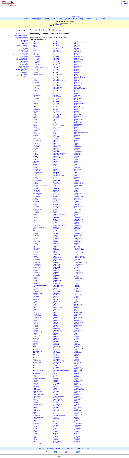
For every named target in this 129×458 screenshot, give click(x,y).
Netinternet (56, 391)
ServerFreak (78, 167)
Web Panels (25, 43)
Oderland (55, 431)
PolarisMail (77, 69)
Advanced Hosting (38, 74)
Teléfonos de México (80, 253)
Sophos (76, 212)
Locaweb (55, 243)
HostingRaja (56, 88)
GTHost (35, 414)
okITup (55, 435)
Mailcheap (56, 269)
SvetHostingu (78, 238)
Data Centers (25, 48)
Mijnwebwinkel (57, 319)
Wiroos (76, 409)
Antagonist (36, 98)
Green (34, 409)
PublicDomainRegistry (80, 92)
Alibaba (35, 84)
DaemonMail (36, 233)
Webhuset (77, 391)
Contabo (35, 208)
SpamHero (77, 220)
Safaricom (77, 140)
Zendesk (76, 431)
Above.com (36, 69)
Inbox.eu (55, 142)
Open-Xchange (57, 441)
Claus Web (36, 179)
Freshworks (36, 372)
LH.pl (54, 224)
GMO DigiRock (37, 389)
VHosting (77, 344)
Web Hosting (25, 47)
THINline (76, 266)
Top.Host (77, 280)
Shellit (76, 179)
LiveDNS (55, 240)
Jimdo (55, 185)
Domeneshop (36, 272)
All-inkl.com (36, 88)
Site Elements (24, 64)
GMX (34, 398)
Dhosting (35, 249)
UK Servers (77, 303)
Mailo (54, 277)
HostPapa (56, 98)
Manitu (55, 288)
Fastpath (35, 343)
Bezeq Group (36, 138)
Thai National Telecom (80, 262)
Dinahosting (36, 253)
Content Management (22, 34)
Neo (54, 377)
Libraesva (56, 227)
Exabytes (35, 330)
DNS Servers (25, 51)
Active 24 (35, 71)
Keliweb (55, 196)
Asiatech (35, 111)
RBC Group (77, 114)
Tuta (75, 299)
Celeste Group (37, 166)
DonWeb (35, 278)
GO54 (34, 399)
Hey (34, 430)
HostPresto (56, 105)
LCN (54, 216)
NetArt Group (57, 383)
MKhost (55, 341)
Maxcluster (56, 296)
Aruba (34, 108)
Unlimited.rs (77, 320)
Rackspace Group (79, 103)
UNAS (76, 309)
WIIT (75, 406)
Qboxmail (77, 95)
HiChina (35, 431)
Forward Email (37, 362)
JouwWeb (56, 190)
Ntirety (55, 423)
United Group (78, 312)
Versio (76, 343)
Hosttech (55, 109)
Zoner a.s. (77, 439)
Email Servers (24, 53)
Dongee (35, 277)
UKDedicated (78, 304)
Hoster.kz (56, 58)
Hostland (55, 92)
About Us (41, 448)
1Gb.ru (34, 50)
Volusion (76, 359)
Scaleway (77, 148)
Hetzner (35, 428)
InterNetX (56, 159)
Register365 (77, 122)
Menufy (55, 306)
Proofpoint (77, 82)
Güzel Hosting (37, 415)
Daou (34, 237)
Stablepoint (77, 227)
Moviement (56, 348)
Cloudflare (35, 183)
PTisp (76, 90)
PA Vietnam (77, 51)
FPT (34, 365)
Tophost (76, 282)
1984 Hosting (36, 47)
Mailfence (56, 270)
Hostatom (56, 50)
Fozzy (34, 364)
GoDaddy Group (37, 404)
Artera (34, 106)
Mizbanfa (56, 338)
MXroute (55, 351)
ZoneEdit (77, 438)
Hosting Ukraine (57, 76)
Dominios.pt (36, 274)
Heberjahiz (36, 423)
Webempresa (78, 380)
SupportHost (78, 237)
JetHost (55, 182)
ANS (34, 96)
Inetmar (55, 143)
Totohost (76, 285)
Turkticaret (77, 298)
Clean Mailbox (37, 180)
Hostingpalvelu (57, 87)
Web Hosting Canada (80, 369)
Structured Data (24, 66)
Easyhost (35, 295)
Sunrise (76, 232)
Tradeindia (77, 286)
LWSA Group (57, 254)
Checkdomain (37, 169)
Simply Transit (78, 193)
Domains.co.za (37, 269)
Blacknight (36, 146)
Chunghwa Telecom (38, 172)
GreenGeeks (36, 410)
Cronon (35, 216)
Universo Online (79, 317)
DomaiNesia (36, 262)
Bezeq (34, 137)
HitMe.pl (35, 433)
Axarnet (35, 122)
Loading (55, 241)
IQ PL (55, 171)
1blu (34, 48)
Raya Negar (77, 113)
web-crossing (78, 370)
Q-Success (124, 3)
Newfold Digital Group (59, 401)
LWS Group (56, 253)
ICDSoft (55, 124)
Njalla (54, 417)
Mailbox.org (56, 266)
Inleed (55, 146)
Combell (35, 198)
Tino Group (77, 274)
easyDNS (35, 291)
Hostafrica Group (58, 47)
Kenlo (55, 198)
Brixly (34, 153)
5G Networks (36, 56)
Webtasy (77, 401)
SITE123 (77, 198)
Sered (76, 164)
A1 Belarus (36, 58)
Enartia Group (37, 317)
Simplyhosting (78, 196)
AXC (34, 124)
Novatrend (56, 422)
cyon (34, 230)
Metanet (55, 309)
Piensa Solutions (79, 59)
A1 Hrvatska (36, 61)
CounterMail (36, 212)
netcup (55, 386)
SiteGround (77, 200)
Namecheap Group (58, 361)
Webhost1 (77, 386)
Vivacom (77, 354)
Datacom (35, 238)
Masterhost (56, 291)
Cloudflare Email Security (40, 185)
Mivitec (55, 335)
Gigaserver (36, 381)
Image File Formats (23, 71)
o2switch (55, 428)
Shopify (76, 188)
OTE (75, 47)
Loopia (55, 246)
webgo (76, 383)
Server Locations (24, 74)
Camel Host (36, 158)
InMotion (55, 148)
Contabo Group (37, 209)
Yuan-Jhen (77, 428)
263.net (35, 53)
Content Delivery (24, 56)
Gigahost (35, 380)
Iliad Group (56, 134)
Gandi (34, 377)
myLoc (55, 354)
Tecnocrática (78, 248)
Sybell (76, 240)
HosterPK (56, 61)
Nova (54, 420)
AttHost (35, 117)
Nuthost (55, 425)
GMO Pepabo (37, 396)
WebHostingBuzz (79, 389)
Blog (81, 19)
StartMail (77, 229)
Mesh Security (57, 307)
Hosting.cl (56, 77)
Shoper (76, 187)
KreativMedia (57, 208)
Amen (34, 92)
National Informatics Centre (61, 370)
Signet (76, 191)
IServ (54, 177)
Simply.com (77, 195)
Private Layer (78, 76)
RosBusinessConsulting (81, 132)
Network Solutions (58, 396)
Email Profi (36, 314)
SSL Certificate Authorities (21, 55)
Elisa (34, 312)
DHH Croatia (36, 248)
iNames (55, 138)
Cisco (34, 175)
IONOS (55, 164)
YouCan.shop (78, 423)
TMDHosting (78, 278)
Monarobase (56, 346)
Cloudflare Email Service (40, 187)
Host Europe (56, 42)
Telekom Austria (79, 256)
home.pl (35, 441)
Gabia (34, 375)
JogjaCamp (56, 188)
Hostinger (56, 84)
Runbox (76, 137)
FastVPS (35, 344)
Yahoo (76, 420)
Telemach (77, 259)
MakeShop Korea (58, 286)
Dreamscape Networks (39, 285)
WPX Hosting (78, 412)
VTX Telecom (78, 364)
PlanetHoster (78, 63)
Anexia (35, 93)
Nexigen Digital (57, 406)
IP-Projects (56, 166)
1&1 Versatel (36, 42)
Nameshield (56, 364)
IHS (54, 132)
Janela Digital (57, 180)
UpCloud (76, 323)
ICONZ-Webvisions (58, 125)
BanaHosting (36, 129)
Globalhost (36, 386)
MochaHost (56, 343)
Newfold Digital (57, 399)
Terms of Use (59, 448)
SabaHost (77, 138)
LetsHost (55, 220)
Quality (67, 19)
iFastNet (55, 130)
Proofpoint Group (79, 84)
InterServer (56, 161)
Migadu (55, 312)
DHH (34, 246)
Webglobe (77, 381)
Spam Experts (78, 219)
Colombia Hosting (38, 193)
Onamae (55, 436)
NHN (54, 412)
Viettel (76, 349)
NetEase (55, 388)
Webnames (77, 394)
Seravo (76, 162)
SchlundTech (78, 151)
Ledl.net (55, 219)
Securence (77, 154)
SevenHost (77, 174)
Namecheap (56, 359)
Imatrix (55, 135)
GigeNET (35, 383)
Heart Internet (37, 422)
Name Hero (56, 357)
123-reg (35, 45)
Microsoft (56, 311)
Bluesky (80, 452)
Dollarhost (35, 257)
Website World (78, 398)
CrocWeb (35, 214)
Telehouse (77, 254)
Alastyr (35, 79)
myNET (55, 356)
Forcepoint (36, 356)
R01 (75, 96)
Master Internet (57, 290)
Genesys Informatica (39, 378)
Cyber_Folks (36, 225)
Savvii (76, 143)
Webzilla (76, 404)
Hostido (55, 71)
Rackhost (77, 100)
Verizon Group (78, 340)
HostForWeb (56, 66)
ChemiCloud (36, 171)
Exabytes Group (37, 332)
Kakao (55, 193)
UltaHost (76, 306)
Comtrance (36, 201)
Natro (54, 372)
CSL (34, 220)
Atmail (34, 114)
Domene (35, 270)
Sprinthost (77, 222)
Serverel (76, 166)
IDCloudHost (57, 129)
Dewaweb (35, 245)
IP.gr (54, 167)
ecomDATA (36, 299)
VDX (75, 333)
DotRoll (35, 282)
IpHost (55, 169)
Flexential (35, 349)
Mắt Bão (55, 295)
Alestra (35, 80)
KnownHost (56, 204)
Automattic (36, 119)
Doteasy (35, 280)
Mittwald (55, 333)
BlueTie (35, 150)
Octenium (56, 430)
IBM (54, 122)
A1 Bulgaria (36, 59)
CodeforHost (36, 190)
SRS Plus (77, 224)
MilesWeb (56, 320)
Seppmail (77, 161)
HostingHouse (57, 85)
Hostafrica (56, 45)
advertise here (76, 16)
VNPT (76, 357)
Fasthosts (35, 340)
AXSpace (35, 125)
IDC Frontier (56, 127)
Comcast (35, 200)
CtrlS (34, 222)
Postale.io (77, 74)
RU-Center (77, 134)
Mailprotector (57, 280)
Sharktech (77, 177)
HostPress (56, 103)
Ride (75, 127)
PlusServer (77, 66)
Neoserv (55, 378)
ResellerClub (78, 124)
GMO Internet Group (38, 394)
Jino (54, 187)
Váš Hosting (78, 330)
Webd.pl (76, 378)
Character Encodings (22, 69)
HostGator (56, 69)
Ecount (35, 301)
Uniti (75, 315)
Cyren (34, 232)
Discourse (35, 254)
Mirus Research (57, 327)
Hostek (55, 55)
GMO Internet (37, 393)
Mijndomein (56, 317)
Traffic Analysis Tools (22, 58)
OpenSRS (56, 443)
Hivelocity (35, 436)
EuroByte (35, 325)
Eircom (35, 306)
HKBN (34, 438)
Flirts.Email (36, 352)
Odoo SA (56, 433)
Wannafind (77, 367)
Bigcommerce (37, 140)
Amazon (35, 90)
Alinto (34, 87)
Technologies (36, 19)
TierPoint (77, 269)
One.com (56, 438)
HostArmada (56, 48)
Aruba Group (36, 109)
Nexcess (55, 402)
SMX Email (77, 209)
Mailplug (55, 278)
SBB (75, 145)
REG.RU (76, 117)
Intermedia (56, 151)
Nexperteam (56, 407)
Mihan (55, 314)
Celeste (35, 164)
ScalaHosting (78, 146)
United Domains (79, 311)
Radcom (76, 105)
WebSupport (78, 399)
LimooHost (56, 229)
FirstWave (35, 348)
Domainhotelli (36, 266)
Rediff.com (77, 116)
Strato (76, 230)
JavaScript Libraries (23, 39)
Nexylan (55, 409)
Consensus (36, 206)
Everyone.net (36, 328)
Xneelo (76, 417)
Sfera (76, 175)
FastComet (36, 338)
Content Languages (23, 76)
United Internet (78, 314)
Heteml (35, 427)
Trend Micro (77, 291)
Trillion (76, 293)
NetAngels (56, 381)
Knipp (55, 203)
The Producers (78, 264)
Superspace (77, 235)
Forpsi (34, 359)
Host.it (55, 43)
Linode (55, 232)
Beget (34, 132)
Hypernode (56, 117)
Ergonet (35, 320)
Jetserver (56, 183)
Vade (75, 327)
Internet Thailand (58, 154)
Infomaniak (56, 145)
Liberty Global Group (59, 225)
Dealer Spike (36, 241)
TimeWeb (77, 270)
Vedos (76, 335)
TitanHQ (76, 277)
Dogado (35, 256)
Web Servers (25, 42)
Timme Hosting (78, 272)
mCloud (55, 299)
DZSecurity (36, 290)
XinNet (76, 415)
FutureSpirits (36, 373)
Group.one (36, 412)
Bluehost (35, 148)
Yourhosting (77, 427)
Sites (60, 19)
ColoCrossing (36, 191)
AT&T (34, 113)
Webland (76, 393)
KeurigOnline (57, 200)
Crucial (35, 217)
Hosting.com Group (58, 80)
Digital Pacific (37, 251)
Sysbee (76, 243)
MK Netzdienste (58, 340)
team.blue (77, 246)
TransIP (76, 288)
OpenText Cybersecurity (81, 42)
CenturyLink (36, 167)
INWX (55, 162)
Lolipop (55, 245)
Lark (54, 212)
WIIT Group (77, 407)
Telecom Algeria (79, 249)
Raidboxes (77, 106)
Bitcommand (36, 145)
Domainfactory (37, 264)
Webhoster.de (78, 388)
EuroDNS (35, 327)
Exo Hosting (36, 335)
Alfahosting (36, 82)
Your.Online (77, 425)
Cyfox (34, 229)
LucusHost (56, 249)
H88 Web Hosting (38, 417)
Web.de (76, 373)
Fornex (35, 357)
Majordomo (56, 283)
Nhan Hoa (56, 410)
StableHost (77, 225)
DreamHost (36, 283)
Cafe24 (35, 156)
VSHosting (77, 362)
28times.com (58, 24)
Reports (47, 19)
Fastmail (35, 341)
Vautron (76, 332)
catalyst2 (35, 159)
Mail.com (56, 261)
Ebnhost (35, 298)
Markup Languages (23, 68)
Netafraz (55, 380)
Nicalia (55, 414)
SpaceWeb (77, 217)
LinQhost (55, 233)
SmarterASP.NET (79, 206)
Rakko (76, 109)
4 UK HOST (36, 55)
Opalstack (56, 439)
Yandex (76, 422)
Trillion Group (78, 295)
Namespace (56, 367)
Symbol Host (78, 241)
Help (34, 425)
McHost (55, 298)
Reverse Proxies (24, 50)
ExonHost (35, 336)
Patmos (76, 58)
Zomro (76, 435)
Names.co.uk (57, 362)
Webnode (77, 396)
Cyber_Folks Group (38, 227)
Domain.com (36, 261)
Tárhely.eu (77, 245)
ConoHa (35, 204)
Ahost (34, 77)
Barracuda (35, 130)
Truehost (77, 296)
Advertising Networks (22, 59)
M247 (54, 256)
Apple (34, 101)
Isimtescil (56, 179)
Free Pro (35, 369)
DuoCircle (35, 288)
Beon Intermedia (37, 134)
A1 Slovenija (36, 64)
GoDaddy (35, 402)
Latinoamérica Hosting (59, 214)
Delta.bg (35, 243)
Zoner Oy (77, 441)
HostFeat (56, 64)
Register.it (77, 121)
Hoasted (35, 439)
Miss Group (56, 328)
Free (34, 367)
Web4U (76, 377)
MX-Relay (56, 349)
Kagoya (55, 191)
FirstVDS (35, 346)
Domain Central (37, 259)
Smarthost (77, 208)
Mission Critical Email (59, 332)
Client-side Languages (22, 37)
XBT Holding (78, 414)
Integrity (55, 150)
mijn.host (56, 315)
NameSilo (56, 365)
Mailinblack (56, 275)
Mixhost (55, 336)
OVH (75, 50)
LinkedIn (59, 452)
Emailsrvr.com (37, 315)
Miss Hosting (57, 330)
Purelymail (77, 93)
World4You (77, 410)
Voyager (76, 361)
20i (33, 51)
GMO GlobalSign (37, 391)
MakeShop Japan (58, 285)
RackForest (77, 98)
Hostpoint (56, 101)
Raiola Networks (79, 108)
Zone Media (77, 436)
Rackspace (77, 101)
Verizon (76, 338)
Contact (88, 448)
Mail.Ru (55, 262)
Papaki (76, 55)
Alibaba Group (37, 85)
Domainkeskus (37, 267)
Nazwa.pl (56, 375)
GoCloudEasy (37, 401)
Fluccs (34, 354)
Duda (34, 286)
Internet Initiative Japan (60, 153)
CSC (34, 219)
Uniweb (76, 319)
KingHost (56, 201)
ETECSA (35, 323)
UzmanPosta (78, 325)
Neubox (55, 398)
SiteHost (76, 201)
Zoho (75, 433)
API (54, 19)
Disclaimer (50, 448)
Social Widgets (24, 63)
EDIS (34, 303)
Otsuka (76, 48)
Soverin (76, 214)
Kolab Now (56, 206)
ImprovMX (56, 137)
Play (75, 64)
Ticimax (76, 267)
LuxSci (55, 251)
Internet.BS (56, 156)
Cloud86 (35, 182)
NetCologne (56, 385)
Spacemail (77, 216)
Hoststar (55, 108)
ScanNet (76, 150)
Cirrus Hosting (37, 174)
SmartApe (77, 204)
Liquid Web (56, 237)
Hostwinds (56, 111)
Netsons (55, 394)
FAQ (95, 19)
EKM (34, 307)
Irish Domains (57, 174)
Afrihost (35, 76)
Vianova (76, 346)
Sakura (76, 142)
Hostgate (55, 68)
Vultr (75, 365)
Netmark (55, 393)
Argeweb (35, 103)
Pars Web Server (79, 56)
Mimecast (56, 322)
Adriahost (35, 72)
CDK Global (36, 161)
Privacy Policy (70, 448)
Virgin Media (78, 352)
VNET (76, 356)
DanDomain (36, 235)
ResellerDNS (78, 125)
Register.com (78, 119)
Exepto (35, 333)
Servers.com (78, 171)
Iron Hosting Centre (58, 175)
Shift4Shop (77, 182)
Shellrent (77, 180)
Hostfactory (56, 63)
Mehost (55, 304)
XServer (76, 418)
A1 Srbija (35, 66)
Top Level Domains (23, 72)
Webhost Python (79, 385)
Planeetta (77, 61)
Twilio (76, 301)
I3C (54, 121)
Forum (88, 19)
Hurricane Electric (58, 114)
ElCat (34, 309)
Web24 (76, 375)
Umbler (76, 307)
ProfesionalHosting (79, 77)
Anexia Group (37, 95)
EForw (34, 304)
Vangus (76, 328)
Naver (55, 373)
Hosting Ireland (57, 74)
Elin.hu (35, 311)
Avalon (35, 121)
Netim (55, 389)
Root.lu (76, 130)
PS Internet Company (80, 88)
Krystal (55, 209)
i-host (54, 119)
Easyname (36, 296)
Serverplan (77, 169)
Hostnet (55, 95)
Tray (75, 290)
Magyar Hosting (57, 259)
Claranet (35, 177)
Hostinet (55, 72)
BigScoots (36, 143)
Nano (54, 369)
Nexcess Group (57, 404)
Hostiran (55, 90)
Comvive (35, 203)
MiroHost (55, 325)
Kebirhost (56, 195)
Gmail (34, 388)
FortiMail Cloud (37, 361)
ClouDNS (35, 188)
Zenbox (76, 430)
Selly (75, 158)
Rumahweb (77, 135)
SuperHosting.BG (79, 233)
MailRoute (56, 282)
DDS (34, 240)
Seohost (76, 159)
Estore (34, 322)
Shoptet (76, 190)
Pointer (76, 68)
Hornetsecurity (37, 443)
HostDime (56, 51)
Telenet (76, 261)
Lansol (55, 211)
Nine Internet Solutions (60, 415)
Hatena (35, 418)
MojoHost (56, 344)
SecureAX (77, 153)
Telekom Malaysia (79, 257)
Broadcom (35, 154)
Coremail (35, 211)
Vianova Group (78, 348)
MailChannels (57, 267)
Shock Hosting (78, 183)
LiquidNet (56, 238)
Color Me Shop (37, 195)
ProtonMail (77, 87)
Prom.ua (76, 80)
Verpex (76, 341)
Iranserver (56, 172)
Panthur (76, 53)
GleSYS (35, 385)
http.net (55, 113)
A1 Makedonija (37, 63)
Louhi (54, 248)
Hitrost (34, 435)
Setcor (76, 172)
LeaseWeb (56, 217)
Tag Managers (24, 61)
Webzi (76, 402)
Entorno (35, 319)
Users (75, 19)
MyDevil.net (56, 352)
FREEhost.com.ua (38, 370)
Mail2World (56, 264)
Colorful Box (36, 196)
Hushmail (56, 116)
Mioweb (55, 323)
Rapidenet (77, 111)
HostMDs (56, 93)
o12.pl (55, 427)
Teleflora (76, 251)
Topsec (76, 283)
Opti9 (76, 43)
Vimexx (76, 351)
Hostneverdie (57, 96)
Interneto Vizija (57, 158)
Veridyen (76, 336)
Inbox (54, 140)
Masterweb (56, 293)
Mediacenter (56, 301)
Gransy (35, 407)
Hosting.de (56, 82)
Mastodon (70, 452)
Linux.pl (55, 235)
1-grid (34, 43)
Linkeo (55, 230)
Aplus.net (35, 100)
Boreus (35, 151)
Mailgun (55, 274)
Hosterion (56, 59)
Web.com (77, 372)
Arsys (34, 105)
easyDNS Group (37, 293)
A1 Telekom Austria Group (40, 68)
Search (102, 19)
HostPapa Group (58, 100)
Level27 (55, 222)
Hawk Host (36, 420)
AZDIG (35, 127)
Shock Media (78, 185)
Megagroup (56, 303)
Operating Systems (23, 45)
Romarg (76, 129)
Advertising (80, 448)
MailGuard (56, 272)
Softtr (76, 211)
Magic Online (57, 257)
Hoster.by (56, 56)
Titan (75, 275)
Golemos (35, 406)
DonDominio (36, 275)
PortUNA (77, 72)
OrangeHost (77, 45)
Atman (34, 116)
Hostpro (55, 106)
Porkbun (76, 71)
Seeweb (76, 156)
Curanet (35, 224)
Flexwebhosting (37, 351)
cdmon (34, 162)
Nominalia (56, 418)
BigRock (35, 142)
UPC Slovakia (78, 322)
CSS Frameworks (23, 40)
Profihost (77, 79)
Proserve (77, 85)
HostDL (55, 53)
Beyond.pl (35, 135)
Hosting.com (57, 79)
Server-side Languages (22, 35)
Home (26, 19)
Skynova (77, 203)
